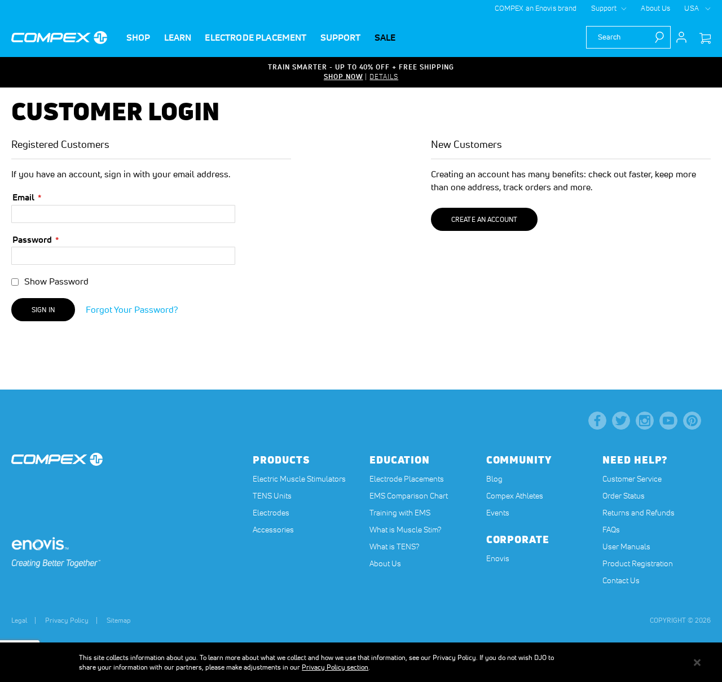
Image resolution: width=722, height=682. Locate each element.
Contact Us (621, 580)
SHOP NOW (343, 76)
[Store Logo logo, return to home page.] (59, 37)
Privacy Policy (67, 620)
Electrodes (271, 513)
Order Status (623, 496)
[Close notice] (697, 662)
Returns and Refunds (638, 513)
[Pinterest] (692, 421)
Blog (494, 479)
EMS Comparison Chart (408, 496)
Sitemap (119, 620)
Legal (19, 620)
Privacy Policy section (335, 667)
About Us (655, 8)
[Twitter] (621, 421)
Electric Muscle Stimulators (299, 479)
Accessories (273, 529)
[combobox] (628, 37)
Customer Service (632, 479)
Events (497, 513)
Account (681, 37)
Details (383, 76)
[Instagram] (645, 421)
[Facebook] (597, 421)
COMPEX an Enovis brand (536, 8)
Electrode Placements (406, 479)
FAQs (611, 529)
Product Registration (637, 563)
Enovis (497, 558)
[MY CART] (705, 39)
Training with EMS (399, 513)
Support (604, 8)
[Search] (662, 37)
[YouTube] (668, 421)
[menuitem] (138, 37)
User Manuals (626, 546)
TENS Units (272, 496)
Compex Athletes (514, 496)
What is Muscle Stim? (405, 529)
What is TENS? (394, 546)
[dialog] (361, 662)
